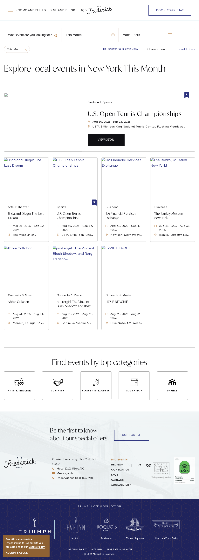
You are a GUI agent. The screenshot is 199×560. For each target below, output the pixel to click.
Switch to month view (120, 49)
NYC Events (119, 460)
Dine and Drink (62, 10)
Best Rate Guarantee (120, 550)
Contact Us (120, 470)
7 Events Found (157, 49)
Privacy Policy (77, 550)
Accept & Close (17, 552)
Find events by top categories (99, 362)
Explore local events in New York (85, 68)
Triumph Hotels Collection (99, 506)
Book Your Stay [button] (170, 12)
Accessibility (121, 485)
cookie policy (37, 547)
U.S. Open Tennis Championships (135, 113)
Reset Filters (186, 49)
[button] (106, 140)
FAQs (83, 10)
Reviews (117, 465)
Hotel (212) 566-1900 (70, 468)
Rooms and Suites (31, 10)
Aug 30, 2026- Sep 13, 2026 (111, 121)
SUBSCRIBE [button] (131, 435)
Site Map (97, 550)
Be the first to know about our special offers (78, 434)
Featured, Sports (100, 102)
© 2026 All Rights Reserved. (99, 554)
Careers (117, 480)
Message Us (65, 473)
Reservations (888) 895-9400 (75, 478)
